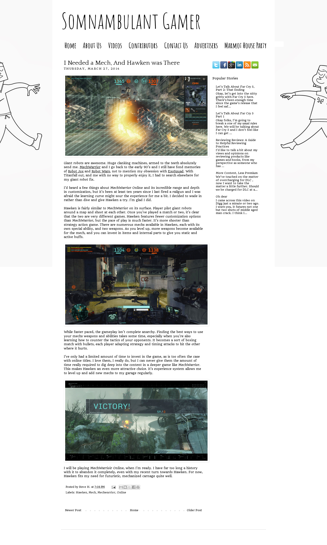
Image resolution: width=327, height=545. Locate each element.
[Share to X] (129, 487)
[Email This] (121, 487)
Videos (115, 45)
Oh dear (221, 196)
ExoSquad (176, 171)
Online (121, 492)
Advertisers (206, 45)
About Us (92, 45)
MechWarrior (90, 167)
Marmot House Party (245, 45)
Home (70, 45)
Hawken (81, 492)
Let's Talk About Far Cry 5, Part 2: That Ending (235, 88)
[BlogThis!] (125, 487)
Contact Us (176, 45)
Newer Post (73, 510)
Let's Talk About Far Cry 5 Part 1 (235, 115)
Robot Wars (101, 171)
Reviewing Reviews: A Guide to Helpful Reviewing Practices (236, 143)
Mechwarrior (106, 492)
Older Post (194, 510)
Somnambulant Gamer (131, 20)
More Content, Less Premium (237, 173)
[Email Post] (114, 486)
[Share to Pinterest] (138, 487)
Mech (92, 492)
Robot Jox (76, 171)
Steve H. (85, 486)
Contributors (143, 45)
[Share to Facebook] (133, 487)
